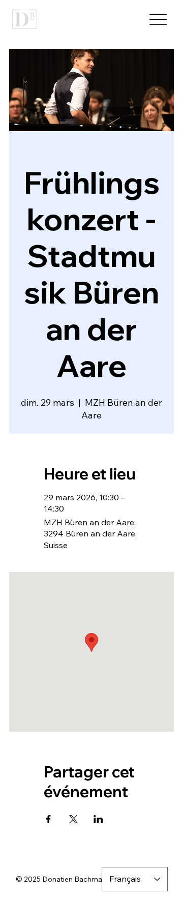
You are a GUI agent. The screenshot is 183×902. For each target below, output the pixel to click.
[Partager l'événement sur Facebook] (48, 819)
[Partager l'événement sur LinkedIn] (98, 819)
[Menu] (158, 19)
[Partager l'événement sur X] (73, 819)
